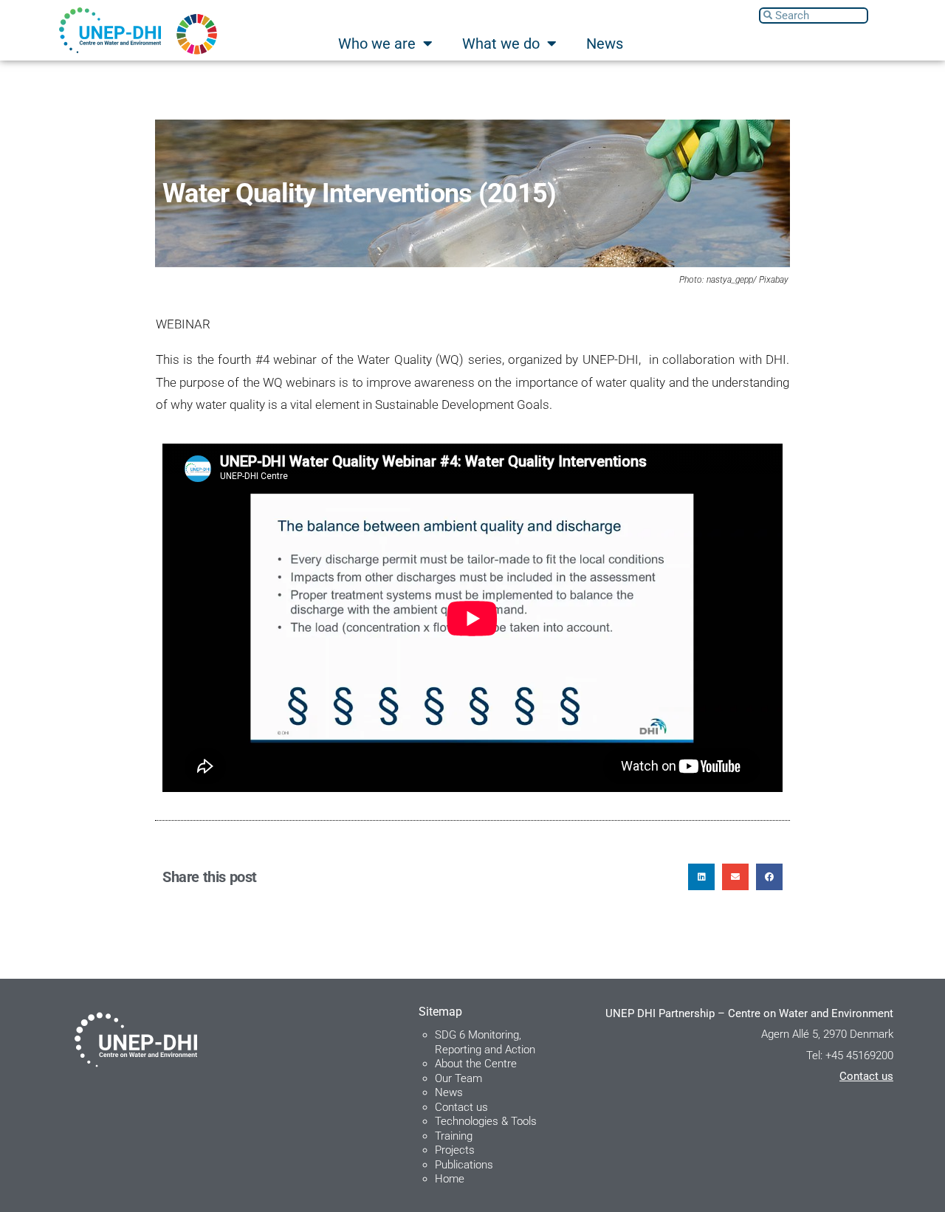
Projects (455, 1150)
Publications (464, 1164)
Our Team (458, 1078)
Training (453, 1136)
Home (449, 1178)
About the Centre (476, 1063)
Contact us (461, 1107)
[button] (701, 877)
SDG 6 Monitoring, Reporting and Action (485, 1042)
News (604, 43)
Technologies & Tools (486, 1121)
